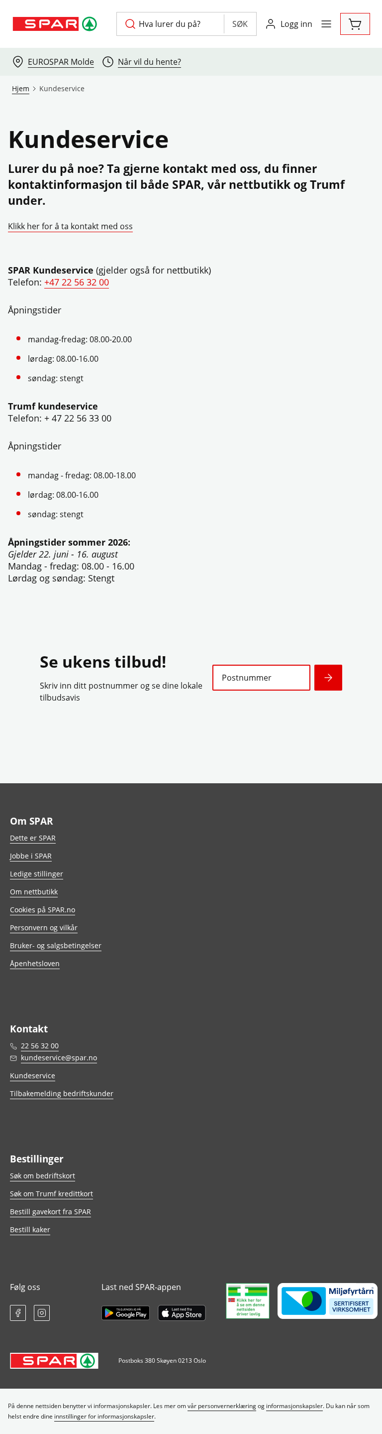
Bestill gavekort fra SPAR (50, 1211)
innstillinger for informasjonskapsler (104, 1416)
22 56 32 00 (40, 1045)
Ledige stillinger (36, 873)
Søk (240, 23)
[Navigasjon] (326, 24)
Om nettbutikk (34, 891)
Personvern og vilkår (44, 927)
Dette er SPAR (33, 838)
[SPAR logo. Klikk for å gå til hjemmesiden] (56, 24)
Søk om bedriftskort (42, 1175)
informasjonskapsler (294, 1406)
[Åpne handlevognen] (355, 24)
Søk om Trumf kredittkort (51, 1193)
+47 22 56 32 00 (76, 282)
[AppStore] (182, 1313)
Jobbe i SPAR (31, 855)
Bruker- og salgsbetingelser (55, 945)
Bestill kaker (30, 1229)
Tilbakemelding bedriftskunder (61, 1093)
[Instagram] (42, 1313)
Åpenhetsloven (35, 963)
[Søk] (328, 678)
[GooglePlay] (125, 1313)
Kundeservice (32, 1075)
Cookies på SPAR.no (42, 909)
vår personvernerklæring (222, 1406)
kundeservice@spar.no (59, 1057)
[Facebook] (18, 1313)
